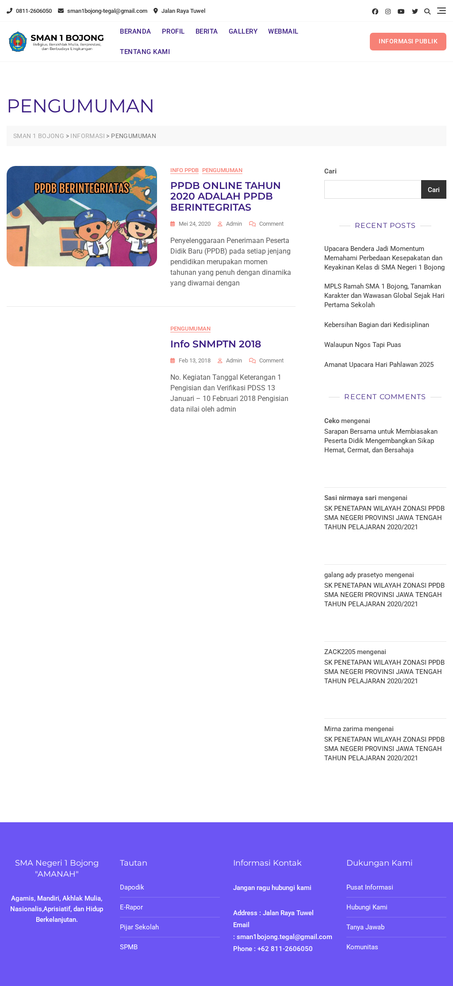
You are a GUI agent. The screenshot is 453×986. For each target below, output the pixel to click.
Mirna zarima (343, 729)
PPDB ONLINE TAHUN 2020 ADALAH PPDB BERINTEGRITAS (225, 196)
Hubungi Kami (367, 907)
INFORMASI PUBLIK (408, 41)
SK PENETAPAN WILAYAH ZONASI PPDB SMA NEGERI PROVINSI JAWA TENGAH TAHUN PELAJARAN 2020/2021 (384, 518)
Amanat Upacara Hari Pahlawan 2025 (379, 365)
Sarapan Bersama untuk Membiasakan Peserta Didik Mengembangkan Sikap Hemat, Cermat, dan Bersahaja (381, 441)
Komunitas (362, 947)
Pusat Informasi (369, 887)
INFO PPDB (184, 170)
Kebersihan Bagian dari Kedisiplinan (376, 325)
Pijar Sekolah (139, 927)
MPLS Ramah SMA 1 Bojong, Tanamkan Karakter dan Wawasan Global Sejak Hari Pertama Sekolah (384, 295)
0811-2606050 (33, 11)
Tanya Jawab (365, 927)
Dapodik (132, 887)
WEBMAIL (283, 31)
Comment (271, 224)
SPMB (129, 947)
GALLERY (243, 31)
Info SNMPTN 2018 (215, 344)
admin (234, 223)
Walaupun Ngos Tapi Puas (362, 345)
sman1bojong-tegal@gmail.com (106, 11)
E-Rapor (131, 907)
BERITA (207, 31)
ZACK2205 (339, 652)
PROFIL (173, 31)
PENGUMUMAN (222, 170)
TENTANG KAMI (145, 52)
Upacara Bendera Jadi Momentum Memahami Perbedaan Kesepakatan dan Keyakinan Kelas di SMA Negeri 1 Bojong (384, 258)
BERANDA (135, 31)
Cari (330, 171)
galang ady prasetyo (353, 575)
